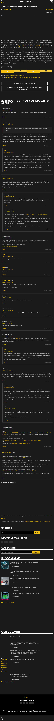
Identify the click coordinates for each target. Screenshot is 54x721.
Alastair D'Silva (6, 452)
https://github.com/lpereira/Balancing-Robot (37, 214)
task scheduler (29, 77)
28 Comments (15, 662)
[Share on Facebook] (2, 12)
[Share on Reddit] (8, 12)
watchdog (37, 77)
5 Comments (15, 647)
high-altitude (14, 77)
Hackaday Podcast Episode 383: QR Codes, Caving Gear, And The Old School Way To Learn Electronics (25, 643)
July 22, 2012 (49, 12)
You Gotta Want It (16, 636)
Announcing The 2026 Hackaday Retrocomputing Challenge (20, 675)
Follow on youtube (7, 542)
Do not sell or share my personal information (37, 711)
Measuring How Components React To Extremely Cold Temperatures (24, 88)
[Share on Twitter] (4, 12)
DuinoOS (17, 338)
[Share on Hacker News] (6, 12)
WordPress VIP (30, 713)
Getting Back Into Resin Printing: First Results (24, 593)
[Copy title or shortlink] (10, 12)
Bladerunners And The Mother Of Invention (24, 587)
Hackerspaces (20, 75)
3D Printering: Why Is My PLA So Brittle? (22, 659)
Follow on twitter (5, 542)
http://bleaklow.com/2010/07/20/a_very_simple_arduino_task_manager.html (21, 440)
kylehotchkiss (6, 280)
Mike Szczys (7, 9)
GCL (3, 255)
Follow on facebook (2, 542)
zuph (5, 150)
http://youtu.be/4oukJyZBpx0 (9, 246)
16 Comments (15, 639)
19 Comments (15, 566)
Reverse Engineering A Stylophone (24, 83)
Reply (4, 117)
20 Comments (49, 9)
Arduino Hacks (11, 75)
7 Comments (15, 583)
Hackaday (27, 1)
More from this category (8, 602)
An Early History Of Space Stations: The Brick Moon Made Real (24, 562)
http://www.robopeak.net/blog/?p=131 (21, 443)
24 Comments (15, 575)
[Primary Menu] (51, 1)
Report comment (47, 117)
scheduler (21, 77)
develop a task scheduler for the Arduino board (29, 46)
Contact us (12, 542)
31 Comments (15, 590)
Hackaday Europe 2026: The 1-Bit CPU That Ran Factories (24, 571)
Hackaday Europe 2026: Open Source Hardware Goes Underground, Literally (24, 579)
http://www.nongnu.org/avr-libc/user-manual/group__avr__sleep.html (19, 470)
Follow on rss (10, 542)
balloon (8, 77)
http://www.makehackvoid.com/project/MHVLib (14, 458)
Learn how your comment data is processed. (37, 521)
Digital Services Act (23, 711)
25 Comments (15, 596)
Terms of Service (14, 711)
